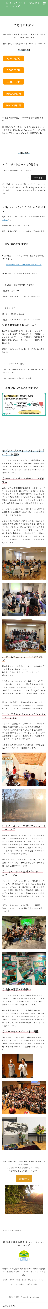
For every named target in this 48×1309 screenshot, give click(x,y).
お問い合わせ (21, 1280)
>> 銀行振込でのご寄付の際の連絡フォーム (23, 264)
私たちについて (9, 1280)
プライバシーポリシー (36, 1280)
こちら (5, 219)
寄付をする (24, 1178)
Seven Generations (30, 1297)
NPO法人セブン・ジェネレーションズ (23, 4)
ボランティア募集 (17, 1284)
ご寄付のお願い (15, 1230)
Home (4, 1230)
